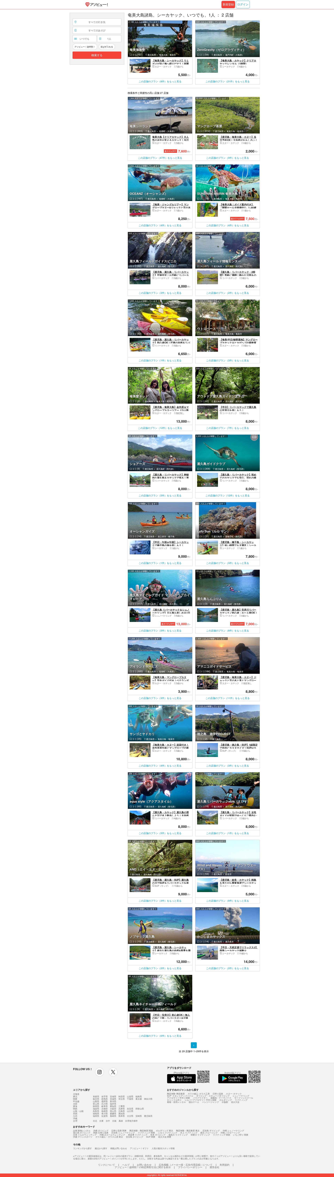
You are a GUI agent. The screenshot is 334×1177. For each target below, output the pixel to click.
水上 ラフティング (188, 1132)
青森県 (96, 1096)
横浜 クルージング (209, 1132)
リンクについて (106, 1164)
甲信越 (76, 1101)
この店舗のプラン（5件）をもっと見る (160, 495)
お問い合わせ (144, 1164)
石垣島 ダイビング (211, 1130)
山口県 (130, 1110)
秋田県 (121, 1096)
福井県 (113, 1103)
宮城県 (113, 1096)
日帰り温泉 (218, 1093)
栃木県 (96, 1098)
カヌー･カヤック (234, 1093)
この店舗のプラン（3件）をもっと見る (160, 293)
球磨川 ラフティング (200, 1134)
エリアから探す (81, 1089)
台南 (114, 1120)
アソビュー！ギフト (139, 1148)
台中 (108, 1120)
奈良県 (130, 1108)
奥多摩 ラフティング (137, 1134)
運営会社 (214, 1167)
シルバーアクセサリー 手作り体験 (200, 1099)
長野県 (104, 1101)
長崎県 (113, 1115)
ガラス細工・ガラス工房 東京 (109, 1136)
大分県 (130, 1115)
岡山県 (113, 1110)
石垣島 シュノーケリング (123, 1132)
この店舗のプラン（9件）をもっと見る (227, 157)
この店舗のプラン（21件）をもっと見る (227, 81)
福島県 (139, 1096)
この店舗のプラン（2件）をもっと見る (227, 293)
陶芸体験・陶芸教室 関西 (141, 1130)
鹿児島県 (148, 1115)
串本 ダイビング (157, 1134)
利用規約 (224, 1164)
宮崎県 (139, 1115)
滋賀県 (96, 1108)
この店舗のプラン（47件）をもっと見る (160, 157)
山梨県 (96, 1101)
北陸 (75, 1104)
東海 (75, 1106)
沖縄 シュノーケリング (233, 1130)
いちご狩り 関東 (240, 1134)
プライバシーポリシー (190, 1167)
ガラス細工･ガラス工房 (199, 1093)
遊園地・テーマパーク (220, 1097)
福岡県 (96, 1115)
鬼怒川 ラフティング (178, 1134)
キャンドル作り (174, 1099)
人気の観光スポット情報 (163, 1148)
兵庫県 (121, 1108)
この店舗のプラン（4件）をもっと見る (160, 225)
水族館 (225, 1101)
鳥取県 (96, 1110)
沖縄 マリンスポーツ (82, 1136)
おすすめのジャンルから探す (183, 1089)
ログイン (242, 4)
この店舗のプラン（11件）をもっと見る (227, 698)
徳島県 (96, 1113)
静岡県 (96, 1106)
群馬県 (104, 1098)
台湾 (75, 1121)
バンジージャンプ (210, 1101)
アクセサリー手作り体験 (178, 1097)
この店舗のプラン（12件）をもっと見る (160, 428)
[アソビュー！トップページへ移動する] (96, 4)
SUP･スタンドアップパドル (180, 1095)
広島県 (121, 1110)
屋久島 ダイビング (81, 1132)
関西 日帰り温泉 (100, 1132)
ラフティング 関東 (146, 1132)
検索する (96, 55)
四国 (75, 1113)
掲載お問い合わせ (118, 1148)
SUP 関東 (150, 1136)
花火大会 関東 (164, 1136)
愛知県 (113, 1106)
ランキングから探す (82, 1148)
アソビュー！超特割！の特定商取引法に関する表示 (143, 1167)
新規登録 (228, 4)
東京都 (139, 1098)
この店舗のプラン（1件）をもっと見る (160, 360)
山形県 (130, 1096)
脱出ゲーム (194, 1101)
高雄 (121, 1120)
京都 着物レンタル (81, 1130)
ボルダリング (225, 1099)
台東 (101, 1120)
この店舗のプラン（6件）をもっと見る (160, 1035)
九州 (75, 1116)
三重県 (121, 1106)
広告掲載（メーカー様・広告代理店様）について (185, 1164)
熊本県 (121, 1115)
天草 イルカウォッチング (85, 1134)
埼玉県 (121, 1098)
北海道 (76, 1094)
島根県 (104, 1110)
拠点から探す (101, 1148)
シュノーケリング (241, 1095)
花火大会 (235, 1101)
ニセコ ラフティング (167, 1132)
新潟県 (113, 1101)
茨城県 (113, 1098)
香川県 (104, 1113)
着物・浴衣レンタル (176, 1101)
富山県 (96, 1103)
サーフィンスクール (243, 1097)
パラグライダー (200, 1097)
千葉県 (130, 1098)
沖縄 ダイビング (100, 1130)
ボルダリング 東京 (164, 1130)
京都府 (104, 1108)
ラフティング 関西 (221, 1134)
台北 (95, 1120)
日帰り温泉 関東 (118, 1130)
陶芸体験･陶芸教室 (176, 1093)
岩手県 (104, 1096)
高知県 (121, 1113)
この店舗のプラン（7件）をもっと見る (227, 428)
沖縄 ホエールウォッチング (112, 1134)
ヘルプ (126, 1164)
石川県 (104, 1103)
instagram (99, 1072)
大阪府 (113, 1108)
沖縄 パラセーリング (230, 1132)
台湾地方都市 (131, 1120)
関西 (75, 1109)
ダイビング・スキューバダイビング (213, 1095)
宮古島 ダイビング (134, 1136)
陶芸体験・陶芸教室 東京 (188, 1130)
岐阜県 (104, 1106)
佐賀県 (104, 1115)
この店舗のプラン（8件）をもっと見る (160, 81)
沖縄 (75, 1118)
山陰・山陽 (78, 1111)
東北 (75, 1096)
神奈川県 (148, 1098)
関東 (75, 1099)
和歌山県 (140, 1108)
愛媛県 (113, 1113)
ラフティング (241, 1099)
